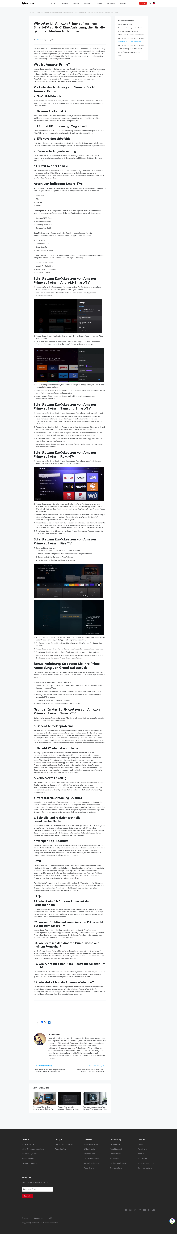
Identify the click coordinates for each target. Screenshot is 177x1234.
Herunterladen (115, 1144)
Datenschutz (38, 1218)
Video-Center (89, 1168)
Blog (38, 12)
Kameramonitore (28, 1158)
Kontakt (141, 1154)
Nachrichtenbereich (91, 1163)
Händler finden (115, 1154)
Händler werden (116, 1158)
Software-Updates (145, 1168)
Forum (140, 1144)
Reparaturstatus (116, 1168)
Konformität (142, 1158)
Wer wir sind (142, 1149)
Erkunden (87, 3)
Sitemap (25, 1218)
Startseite (32, 12)
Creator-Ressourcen (91, 1158)
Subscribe (27, 1196)
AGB (50, 1218)
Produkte (53, 3)
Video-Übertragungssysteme (33, 1149)
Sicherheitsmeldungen (146, 1163)
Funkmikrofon (60, 1149)
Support (99, 3)
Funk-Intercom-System (64, 1144)
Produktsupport (116, 1149)
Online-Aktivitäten (91, 1144)
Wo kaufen (111, 3)
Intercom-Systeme (29, 1154)
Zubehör (76, 3)
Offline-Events (89, 1149)
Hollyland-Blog (89, 1154)
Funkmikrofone (28, 1144)
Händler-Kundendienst (118, 1163)
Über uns (123, 3)
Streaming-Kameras (29, 1163)
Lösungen (64, 3)
